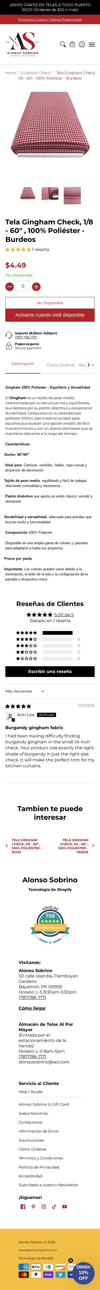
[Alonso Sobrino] (22, 44)
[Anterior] (11, 365)
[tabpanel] (50, 480)
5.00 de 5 (64, 614)
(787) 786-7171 (26, 337)
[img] (18, 706)
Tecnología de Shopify (50, 889)
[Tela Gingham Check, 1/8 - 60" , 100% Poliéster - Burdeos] (27, 195)
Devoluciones (31, 1140)
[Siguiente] (88, 365)
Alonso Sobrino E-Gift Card (44, 1104)
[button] (72, 44)
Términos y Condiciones (41, 1158)
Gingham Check (36, 72)
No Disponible (50, 302)
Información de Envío (39, 1131)
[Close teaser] (70, 1260)
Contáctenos (30, 1122)
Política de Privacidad (39, 1167)
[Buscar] (62, 44)
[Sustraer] (9, 286)
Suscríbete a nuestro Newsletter (48, 1184)
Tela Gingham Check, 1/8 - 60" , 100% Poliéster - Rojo (27, 846)
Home (10, 72)
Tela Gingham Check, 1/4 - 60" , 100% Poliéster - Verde (73, 846)
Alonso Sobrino (31, 1242)
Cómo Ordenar (33, 1149)
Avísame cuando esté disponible (50, 315)
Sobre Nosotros (33, 1113)
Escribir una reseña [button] (50, 671)
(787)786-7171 (32, 997)
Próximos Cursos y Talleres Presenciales (50, 19)
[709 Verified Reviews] (50, 946)
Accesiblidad (30, 1176)
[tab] (23, 365)
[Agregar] (36, 286)
